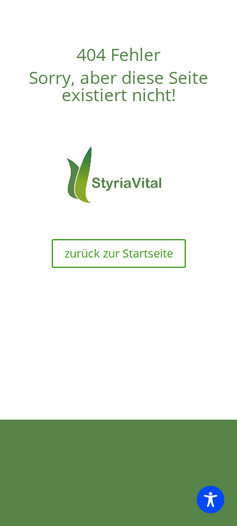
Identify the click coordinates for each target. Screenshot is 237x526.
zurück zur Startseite (118, 253)
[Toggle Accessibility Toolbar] (210, 500)
